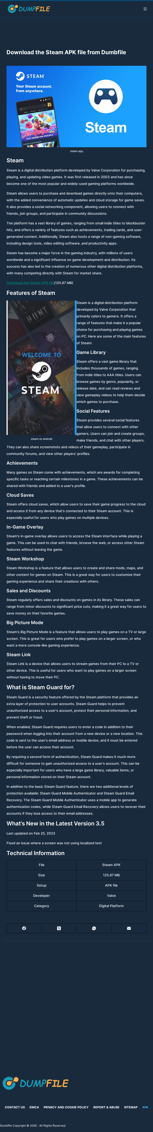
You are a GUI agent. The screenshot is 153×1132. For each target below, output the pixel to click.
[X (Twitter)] (59, 928)
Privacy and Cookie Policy (66, 1107)
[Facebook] (24, 928)
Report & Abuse (106, 1107)
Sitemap (131, 1107)
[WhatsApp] (94, 928)
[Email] (129, 928)
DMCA (34, 1107)
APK (145, 1107)
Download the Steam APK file (30, 283)
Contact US (15, 1107)
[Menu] (145, 9)
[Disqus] (76, 1003)
